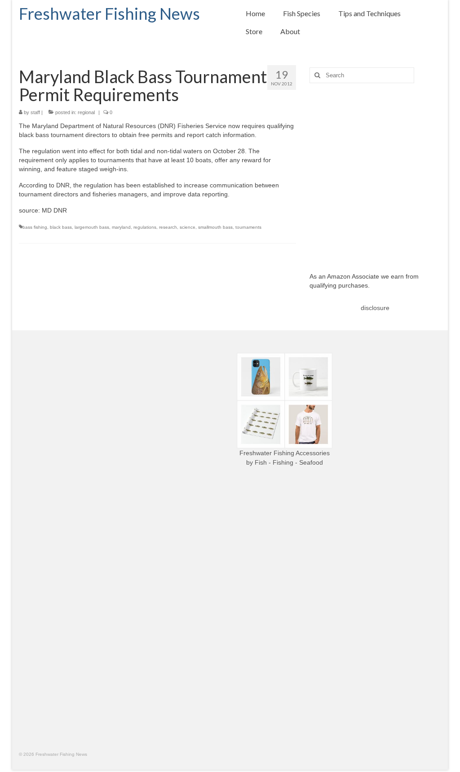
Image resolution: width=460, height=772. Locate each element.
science (187, 227)
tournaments (248, 227)
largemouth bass (92, 227)
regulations (144, 227)
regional (86, 112)
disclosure (375, 307)
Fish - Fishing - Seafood (289, 462)
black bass (61, 227)
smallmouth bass (215, 227)
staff (35, 112)
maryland (121, 227)
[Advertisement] (375, 171)
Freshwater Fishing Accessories (284, 453)
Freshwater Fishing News (109, 13)
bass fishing (34, 227)
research (168, 227)
